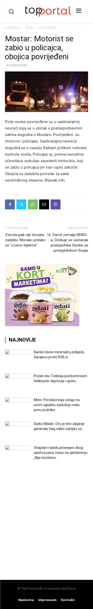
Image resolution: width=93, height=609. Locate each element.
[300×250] (42, 324)
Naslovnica (12, 27)
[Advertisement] (46, 517)
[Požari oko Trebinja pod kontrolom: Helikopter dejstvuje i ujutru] (17, 382)
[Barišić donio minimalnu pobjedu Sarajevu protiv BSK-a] (17, 358)
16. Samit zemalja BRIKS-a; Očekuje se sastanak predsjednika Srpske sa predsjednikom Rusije (67, 243)
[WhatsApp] (33, 204)
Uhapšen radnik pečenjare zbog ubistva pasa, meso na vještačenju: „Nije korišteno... (61, 453)
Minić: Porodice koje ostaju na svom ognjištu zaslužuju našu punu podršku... (57, 405)
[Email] (44, 204)
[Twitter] (21, 204)
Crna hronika (47, 27)
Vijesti (29, 27)
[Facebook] (10, 204)
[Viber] (56, 204)
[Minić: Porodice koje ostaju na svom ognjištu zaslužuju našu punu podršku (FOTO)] (17, 406)
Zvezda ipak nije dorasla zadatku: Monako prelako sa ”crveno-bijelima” (25, 240)
